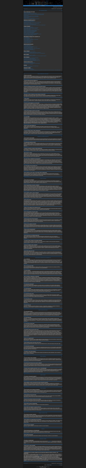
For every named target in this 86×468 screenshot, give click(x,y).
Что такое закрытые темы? (27, 42)
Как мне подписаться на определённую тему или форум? (32, 63)
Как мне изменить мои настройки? (28, 20)
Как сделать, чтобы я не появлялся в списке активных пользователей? (34, 14)
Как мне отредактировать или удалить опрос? (30, 30)
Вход (43, 5)
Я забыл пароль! (26, 15)
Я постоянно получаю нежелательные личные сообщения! (32, 52)
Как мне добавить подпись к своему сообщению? (31, 28)
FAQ (42, 5)
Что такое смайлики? (27, 38)
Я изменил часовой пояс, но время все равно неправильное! (32, 22)
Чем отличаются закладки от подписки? (29, 62)
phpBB (42, 466)
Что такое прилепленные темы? (28, 41)
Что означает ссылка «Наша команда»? (29, 49)
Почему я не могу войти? (27, 12)
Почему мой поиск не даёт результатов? (29, 58)
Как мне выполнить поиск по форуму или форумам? (31, 57)
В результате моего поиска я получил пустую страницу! (31, 59)
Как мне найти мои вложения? (28, 66)
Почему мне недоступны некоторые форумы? (30, 31)
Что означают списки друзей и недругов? (29, 55)
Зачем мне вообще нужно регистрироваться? (30, 13)
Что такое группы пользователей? (28, 46)
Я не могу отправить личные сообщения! (29, 51)
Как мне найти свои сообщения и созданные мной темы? (32, 60)
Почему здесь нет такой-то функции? (29, 69)
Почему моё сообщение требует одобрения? (30, 34)
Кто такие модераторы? (27, 45)
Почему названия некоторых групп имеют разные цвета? (32, 48)
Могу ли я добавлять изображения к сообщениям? (31, 39)
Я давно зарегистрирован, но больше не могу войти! (31, 16)
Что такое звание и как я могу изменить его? (30, 24)
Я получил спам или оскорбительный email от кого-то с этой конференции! (34, 53)
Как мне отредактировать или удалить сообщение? (31, 27)
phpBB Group (50, 441)
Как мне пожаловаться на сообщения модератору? (31, 33)
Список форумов (26, 8)
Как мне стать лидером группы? (28, 47)
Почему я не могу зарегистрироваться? (29, 18)
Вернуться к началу (26, 92)
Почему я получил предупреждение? (29, 32)
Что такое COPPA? (26, 17)
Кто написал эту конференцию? (28, 68)
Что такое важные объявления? (28, 40)
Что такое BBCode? (26, 37)
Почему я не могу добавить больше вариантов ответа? (31, 29)
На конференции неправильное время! (29, 21)
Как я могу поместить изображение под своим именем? (31, 23)
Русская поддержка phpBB (43, 467)
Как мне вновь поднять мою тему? (28, 35)
